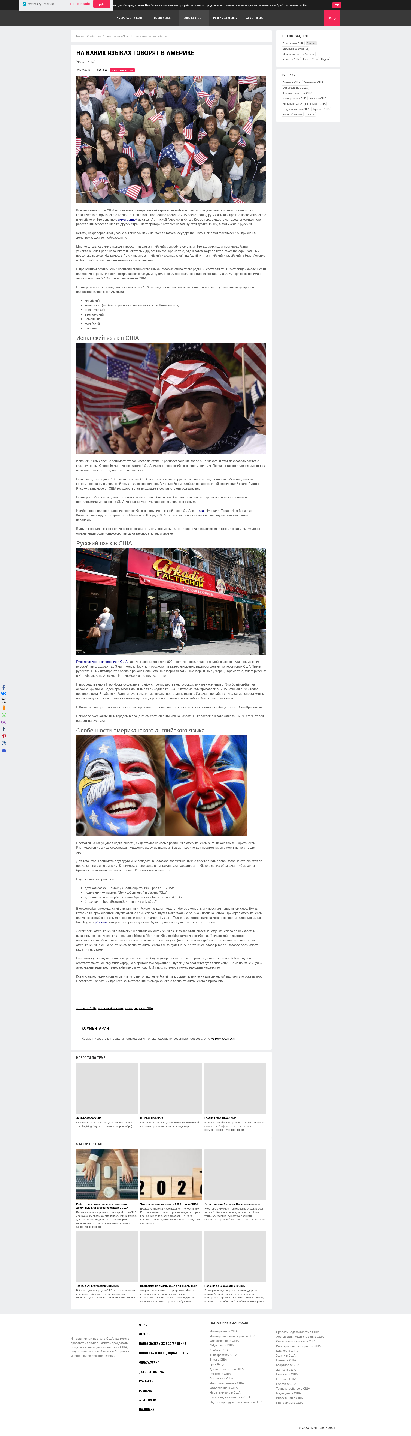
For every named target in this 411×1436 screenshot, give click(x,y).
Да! (101, 24)
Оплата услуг (149, 1362)
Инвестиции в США (289, 1398)
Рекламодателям (225, 17)
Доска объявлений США (227, 1369)
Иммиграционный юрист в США (298, 1346)
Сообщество (94, 36)
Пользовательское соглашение (162, 1343)
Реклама (145, 1391)
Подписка (146, 1409)
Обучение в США (222, 1345)
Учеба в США (219, 1350)
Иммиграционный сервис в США (232, 1336)
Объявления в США (224, 1387)
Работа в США (286, 1383)
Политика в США (315, 103)
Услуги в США (285, 1355)
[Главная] (87, 1328)
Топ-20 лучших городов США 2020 (97, 1286)
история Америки (110, 1008)
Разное (310, 114)
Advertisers (254, 17)
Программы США (293, 43)
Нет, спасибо (80, 24)
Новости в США (287, 1374)
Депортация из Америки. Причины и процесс (232, 1204)
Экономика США (313, 82)
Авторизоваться (223, 1038)
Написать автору (122, 70)
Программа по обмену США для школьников (168, 1286)
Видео (325, 59)
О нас (143, 1325)
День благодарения (88, 1118)
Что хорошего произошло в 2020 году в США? (169, 1204)
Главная (80, 36)
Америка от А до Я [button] (129, 17)
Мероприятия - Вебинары (298, 54)
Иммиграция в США (295, 98)
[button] (310, 15)
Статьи (107, 36)
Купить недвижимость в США (230, 1397)
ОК (337, 5)
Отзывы (145, 1334)
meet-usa (102, 69)
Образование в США (295, 87)
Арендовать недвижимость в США (300, 1336)
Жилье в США (286, 1369)
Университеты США (223, 1354)
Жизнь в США (120, 36)
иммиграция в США (139, 1008)
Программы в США (289, 1402)
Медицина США (292, 103)
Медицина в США (288, 1393)
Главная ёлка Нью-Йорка (220, 1118)
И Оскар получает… (153, 1118)
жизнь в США (86, 1008)
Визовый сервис (292, 114)
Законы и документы (295, 48)
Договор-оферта (151, 1372)
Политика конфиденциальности (164, 1353)
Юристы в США (287, 1350)
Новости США (291, 59)
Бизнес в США (291, 82)
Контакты (146, 1381)
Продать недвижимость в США (297, 1332)
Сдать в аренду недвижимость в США (236, 1402)
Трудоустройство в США (297, 93)
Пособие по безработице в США (224, 1286)
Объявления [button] (162, 17)
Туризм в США (321, 109)
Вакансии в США (221, 1378)
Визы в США (310, 59)
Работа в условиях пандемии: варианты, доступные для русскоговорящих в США (102, 1206)
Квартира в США (287, 1365)
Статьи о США (286, 1379)
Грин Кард (217, 1364)
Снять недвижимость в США (296, 1341)
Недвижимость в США (296, 109)
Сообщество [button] (192, 17)
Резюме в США (220, 1373)
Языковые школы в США (227, 1383)
